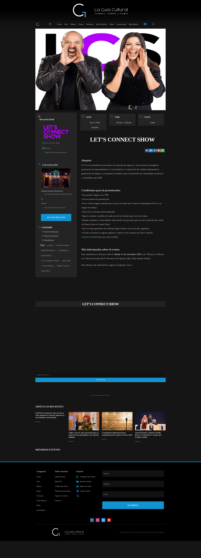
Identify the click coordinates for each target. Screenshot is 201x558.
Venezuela (45, 271)
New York (66, 260)
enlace (129, 265)
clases (50, 245)
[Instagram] (98, 520)
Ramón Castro (63, 266)
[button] (147, 150)
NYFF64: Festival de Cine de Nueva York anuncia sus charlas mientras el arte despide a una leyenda (49, 415)
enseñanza (63, 250)
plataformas (48, 266)
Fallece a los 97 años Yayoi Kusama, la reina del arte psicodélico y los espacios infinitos (84, 435)
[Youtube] (109, 520)
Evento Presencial (51, 236)
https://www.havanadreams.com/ (54, 207)
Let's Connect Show (50, 260)
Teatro (59, 24)
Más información (56, 217)
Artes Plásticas (101, 24)
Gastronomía (121, 24)
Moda (112, 24)
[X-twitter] (103, 520)
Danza (81, 24)
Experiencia (46, 255)
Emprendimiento (48, 250)
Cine (66, 24)
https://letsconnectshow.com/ (56, 152)
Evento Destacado (51, 232)
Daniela (95, 237)
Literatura (89, 24)
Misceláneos (133, 24)
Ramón (86, 237)
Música (73, 24)
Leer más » (38, 421)
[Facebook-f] (92, 520)
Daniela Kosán (62, 245)
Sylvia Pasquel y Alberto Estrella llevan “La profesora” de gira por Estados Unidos (148, 435)
